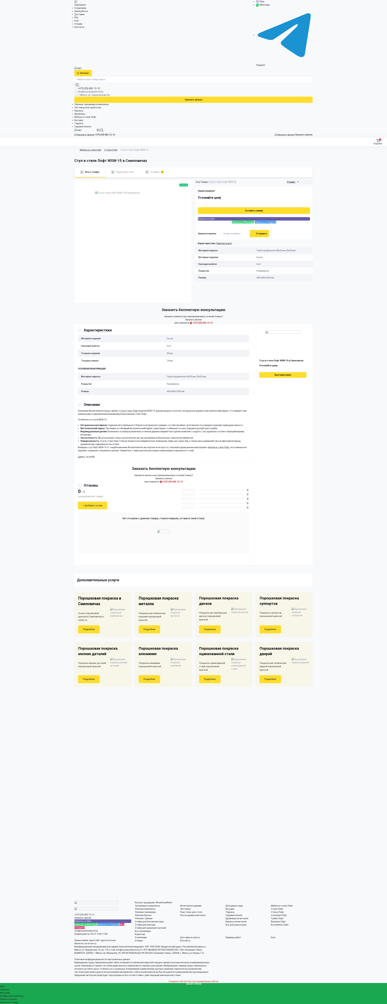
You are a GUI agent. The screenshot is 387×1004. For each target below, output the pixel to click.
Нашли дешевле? (206, 190)
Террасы (78, 123)
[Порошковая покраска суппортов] (299, 612)
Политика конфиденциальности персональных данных (102, 959)
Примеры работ (233, 937)
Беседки (78, 120)
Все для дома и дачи (236, 925)
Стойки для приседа (145, 925)
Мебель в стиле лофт (90, 150)
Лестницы (185, 909)
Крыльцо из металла (236, 921)
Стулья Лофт (111, 150)
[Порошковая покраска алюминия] (178, 662)
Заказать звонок (193, 99)
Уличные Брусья (143, 915)
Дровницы (79, 114)
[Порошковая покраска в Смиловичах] (117, 612)
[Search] (102, 130)
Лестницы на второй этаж (87, 107)
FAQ (76, 17)
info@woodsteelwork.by (90, 91)
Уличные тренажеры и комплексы (91, 104)
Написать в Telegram (265, 222)
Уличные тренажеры (145, 912)
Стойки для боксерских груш (149, 921)
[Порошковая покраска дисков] (238, 611)
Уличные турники (143, 918)
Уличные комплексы (145, 909)
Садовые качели (82, 126)
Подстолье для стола (191, 912)
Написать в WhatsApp (243, 222)
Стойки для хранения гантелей (150, 928)
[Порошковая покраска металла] (178, 612)
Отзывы (78, 24)
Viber (262, 1)
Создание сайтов (177, 981)
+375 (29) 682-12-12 (89, 88)
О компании (80, 8)
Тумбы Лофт (277, 918)
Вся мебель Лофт (280, 925)
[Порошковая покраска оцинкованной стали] (238, 664)
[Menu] (98, 130)
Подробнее (89, 629)
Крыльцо (78, 110)
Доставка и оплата (190, 937)
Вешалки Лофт (278, 921)
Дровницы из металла (237, 918)
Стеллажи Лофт (279, 915)
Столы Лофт (277, 909)
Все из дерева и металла (192, 915)
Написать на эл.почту (85, 943)
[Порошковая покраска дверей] (299, 661)
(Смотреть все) (224, 243)
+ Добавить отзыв (92, 505)
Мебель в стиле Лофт (85, 117)
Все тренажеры (143, 931)
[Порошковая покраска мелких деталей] (117, 662)
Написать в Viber (206, 219)
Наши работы (81, 11)
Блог (76, 20)
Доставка (79, 14)
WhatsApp (264, 5)
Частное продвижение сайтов (203, 981)
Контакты (79, 27)
